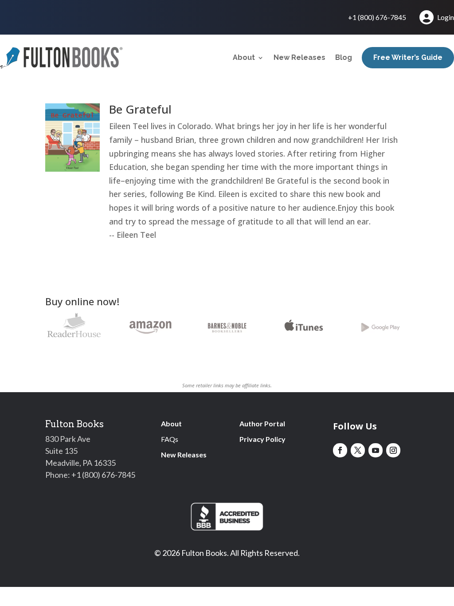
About (244, 57)
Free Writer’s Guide (407, 57)
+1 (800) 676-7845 (377, 17)
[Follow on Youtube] (375, 450)
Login (445, 17)
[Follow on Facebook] (340, 450)
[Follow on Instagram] (393, 450)
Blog (343, 57)
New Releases (299, 57)
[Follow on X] (358, 450)
